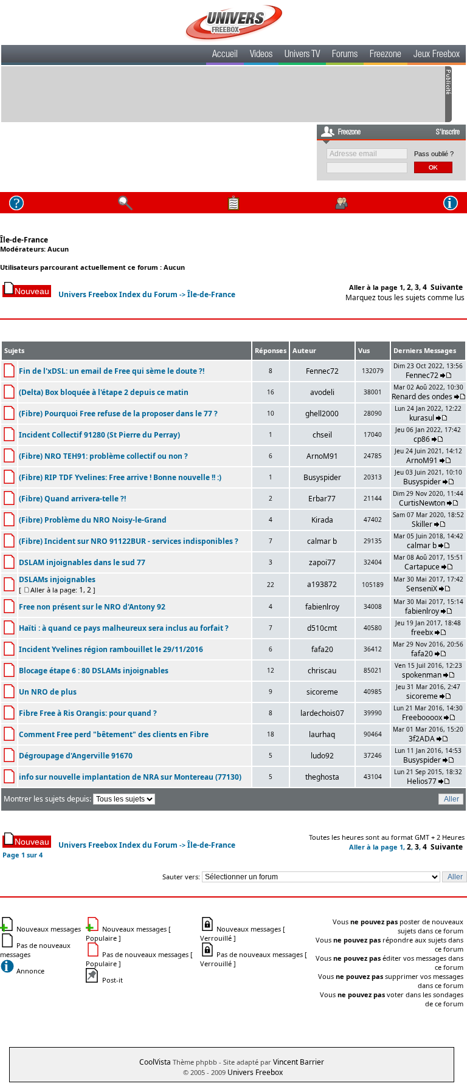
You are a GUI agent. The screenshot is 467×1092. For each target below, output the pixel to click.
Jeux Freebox (436, 55)
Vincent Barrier (298, 1062)
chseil (322, 435)
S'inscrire (448, 132)
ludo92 (322, 755)
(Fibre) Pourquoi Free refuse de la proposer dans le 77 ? (118, 413)
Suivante (447, 287)
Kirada (322, 520)
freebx (422, 632)
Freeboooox (422, 717)
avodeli (322, 392)
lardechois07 (322, 713)
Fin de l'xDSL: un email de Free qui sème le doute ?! (111, 371)
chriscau (322, 670)
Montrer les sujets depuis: (48, 799)
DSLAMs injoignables (57, 579)
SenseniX (421, 588)
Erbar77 (322, 498)
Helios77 (422, 781)
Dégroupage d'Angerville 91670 (76, 755)
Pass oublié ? (434, 153)
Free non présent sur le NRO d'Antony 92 (92, 607)
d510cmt (322, 628)
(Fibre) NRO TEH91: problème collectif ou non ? (103, 456)
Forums (345, 55)
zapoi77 (322, 562)
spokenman (421, 675)
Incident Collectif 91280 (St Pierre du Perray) (99, 435)
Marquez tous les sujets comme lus (405, 297)
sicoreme (322, 692)
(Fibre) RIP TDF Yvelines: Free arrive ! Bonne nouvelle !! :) (120, 477)
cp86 (421, 439)
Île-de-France (24, 240)
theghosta (322, 777)
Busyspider (322, 477)
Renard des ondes (422, 396)
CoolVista (155, 1062)
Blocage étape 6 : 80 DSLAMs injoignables (93, 670)
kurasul (421, 418)
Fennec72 (322, 371)
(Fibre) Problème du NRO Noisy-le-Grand (93, 520)
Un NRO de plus (48, 692)
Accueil (225, 55)
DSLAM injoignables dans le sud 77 (82, 562)
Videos (261, 55)
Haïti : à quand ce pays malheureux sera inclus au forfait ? (124, 628)
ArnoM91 (322, 456)
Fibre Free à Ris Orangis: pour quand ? (88, 713)
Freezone (385, 55)
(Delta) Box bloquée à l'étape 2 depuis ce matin (104, 392)
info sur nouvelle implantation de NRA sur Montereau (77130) (130, 777)
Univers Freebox (255, 1072)
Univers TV (302, 55)
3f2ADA (422, 738)
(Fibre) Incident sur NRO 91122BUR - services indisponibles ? (128, 541)
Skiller (422, 524)
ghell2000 (322, 413)
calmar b (322, 541)
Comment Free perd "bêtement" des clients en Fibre (114, 734)
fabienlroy (322, 607)
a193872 (322, 584)
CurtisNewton (422, 503)
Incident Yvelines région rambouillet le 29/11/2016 (111, 649)
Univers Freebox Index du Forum (118, 294)
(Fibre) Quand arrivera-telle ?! (72, 498)
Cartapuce (422, 566)
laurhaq (322, 734)
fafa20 (322, 649)
